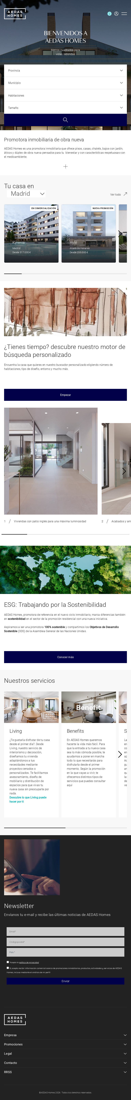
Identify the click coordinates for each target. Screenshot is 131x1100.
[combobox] (65, 70)
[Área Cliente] (115, 14)
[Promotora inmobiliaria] (15, 13)
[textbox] (14, 70)
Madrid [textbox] (20, 193)
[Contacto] (109, 14)
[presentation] (120, 233)
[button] (13, 273)
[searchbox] (63, 95)
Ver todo (115, 194)
